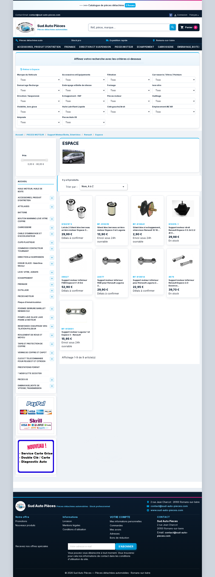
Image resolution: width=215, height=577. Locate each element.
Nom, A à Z (103, 187)
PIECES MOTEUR (26, 296)
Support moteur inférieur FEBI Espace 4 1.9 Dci (74, 281)
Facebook (145, 546)
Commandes (116, 525)
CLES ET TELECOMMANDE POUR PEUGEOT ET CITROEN (31, 359)
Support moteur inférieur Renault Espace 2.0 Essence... (181, 283)
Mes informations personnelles (126, 521)
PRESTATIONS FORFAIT (29, 367)
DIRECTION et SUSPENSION (31, 257)
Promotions (21, 521)
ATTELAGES (23, 206)
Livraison (67, 521)
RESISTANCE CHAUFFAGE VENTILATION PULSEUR (33, 327)
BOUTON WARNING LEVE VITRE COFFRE (33, 219)
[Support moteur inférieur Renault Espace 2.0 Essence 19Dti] (183, 261)
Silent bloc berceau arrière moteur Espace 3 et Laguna (111, 228)
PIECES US (23, 379)
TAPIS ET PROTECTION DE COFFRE (30, 345)
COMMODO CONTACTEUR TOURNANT (30, 249)
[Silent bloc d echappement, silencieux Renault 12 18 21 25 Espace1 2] (147, 209)
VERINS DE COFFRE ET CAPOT (32, 352)
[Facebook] (170, 15)
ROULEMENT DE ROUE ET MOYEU (30, 336)
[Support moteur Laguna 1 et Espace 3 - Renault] (76, 313)
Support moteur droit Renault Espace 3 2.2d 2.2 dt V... (182, 230)
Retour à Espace (31, 69)
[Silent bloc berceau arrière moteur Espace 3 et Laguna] (111, 209)
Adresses (115, 533)
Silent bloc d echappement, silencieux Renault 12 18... (147, 228)
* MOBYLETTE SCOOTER (30, 373)
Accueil (22, 181)
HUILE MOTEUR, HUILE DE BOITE (30, 190)
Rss (152, 546)
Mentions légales (71, 525)
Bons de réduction (119, 537)
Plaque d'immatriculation (29, 302)
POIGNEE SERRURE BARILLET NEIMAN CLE (31, 309)
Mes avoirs (115, 529)
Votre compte (120, 517)
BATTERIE (22, 212)
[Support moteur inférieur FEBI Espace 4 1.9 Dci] (76, 261)
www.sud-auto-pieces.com (167, 510)
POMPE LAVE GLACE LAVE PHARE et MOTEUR (30, 318)
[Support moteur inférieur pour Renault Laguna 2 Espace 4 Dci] (147, 261)
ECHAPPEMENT (25, 278)
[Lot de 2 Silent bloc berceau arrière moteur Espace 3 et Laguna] (76, 209)
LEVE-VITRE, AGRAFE (28, 272)
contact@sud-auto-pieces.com (44, 15)
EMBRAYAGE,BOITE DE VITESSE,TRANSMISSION (29, 386)
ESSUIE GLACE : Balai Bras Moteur (30, 264)
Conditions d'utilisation (74, 529)
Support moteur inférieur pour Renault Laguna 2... (145, 281)
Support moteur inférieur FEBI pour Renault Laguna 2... (110, 283)
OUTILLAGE (23, 290)
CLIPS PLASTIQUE (26, 242)
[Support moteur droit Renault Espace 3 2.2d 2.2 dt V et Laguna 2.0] (183, 209)
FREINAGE (22, 284)
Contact (19, 15)
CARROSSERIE (24, 227)
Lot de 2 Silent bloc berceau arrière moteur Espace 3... (76, 228)
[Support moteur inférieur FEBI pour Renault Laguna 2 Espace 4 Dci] (111, 261)
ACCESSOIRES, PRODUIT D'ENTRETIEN (29, 199)
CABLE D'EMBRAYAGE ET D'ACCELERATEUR (30, 234)
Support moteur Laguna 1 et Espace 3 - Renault (76, 333)
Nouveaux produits (25, 525)
